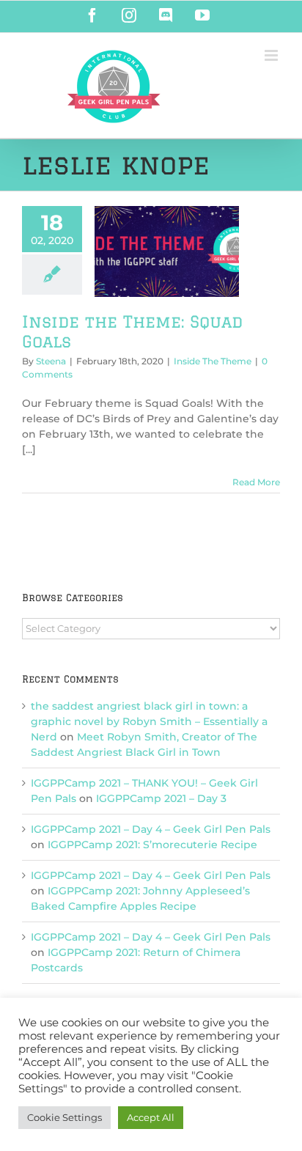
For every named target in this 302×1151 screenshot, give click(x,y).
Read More (256, 482)
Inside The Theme (212, 361)
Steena (51, 361)
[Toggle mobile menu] (272, 55)
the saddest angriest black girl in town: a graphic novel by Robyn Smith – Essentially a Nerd (149, 721)
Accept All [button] (150, 1117)
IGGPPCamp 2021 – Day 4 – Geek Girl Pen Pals (150, 829)
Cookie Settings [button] (64, 1117)
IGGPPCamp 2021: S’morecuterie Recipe (152, 844)
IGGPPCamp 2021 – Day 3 (161, 798)
